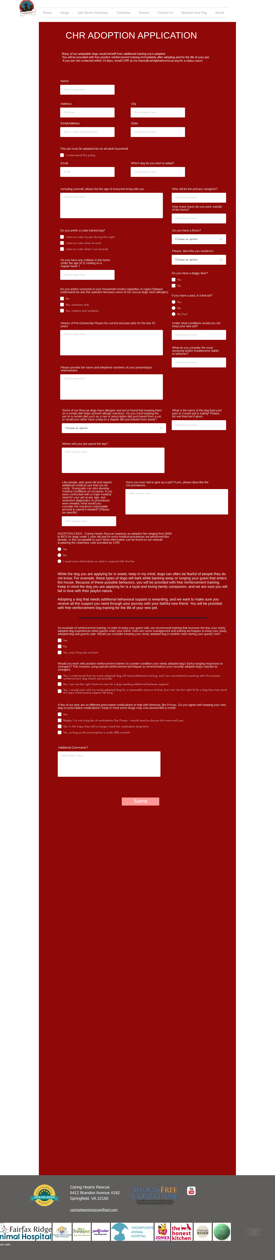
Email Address (70, 123)
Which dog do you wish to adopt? (152, 163)
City (133, 103)
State (134, 123)
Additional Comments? (73, 747)
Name (65, 80)
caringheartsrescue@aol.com (93, 1210)
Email (64, 163)
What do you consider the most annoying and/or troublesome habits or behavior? (195, 350)
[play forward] (253, 1231)
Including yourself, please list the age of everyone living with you (102, 188)
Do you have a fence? (186, 230)
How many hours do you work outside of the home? (197, 208)
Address (66, 103)
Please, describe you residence (192, 250)
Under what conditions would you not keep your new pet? (196, 324)
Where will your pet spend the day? (85, 443)
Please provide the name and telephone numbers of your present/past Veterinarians (106, 369)
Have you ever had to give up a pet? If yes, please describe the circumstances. (167, 484)
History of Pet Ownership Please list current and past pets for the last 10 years (108, 324)
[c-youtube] (191, 1190)
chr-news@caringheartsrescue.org (156, 60)
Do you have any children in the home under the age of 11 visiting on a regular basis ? (85, 263)
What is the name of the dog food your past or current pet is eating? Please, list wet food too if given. (197, 413)
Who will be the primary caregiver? (194, 188)
